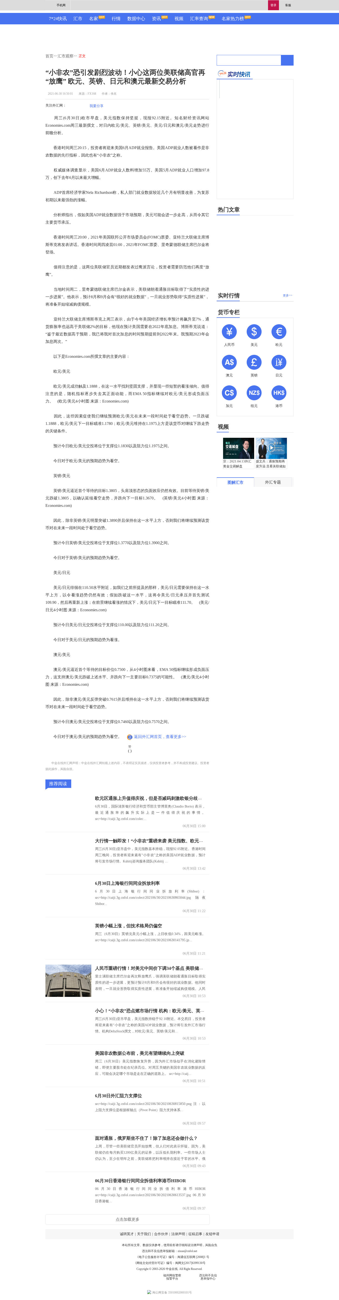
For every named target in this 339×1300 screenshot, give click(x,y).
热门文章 (229, 209)
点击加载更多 (127, 1219)
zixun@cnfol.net (187, 1251)
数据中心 (136, 18)
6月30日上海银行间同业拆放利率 (127, 883)
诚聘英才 (127, 1234)
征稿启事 (195, 1234)
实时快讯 (235, 73)
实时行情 (229, 295)
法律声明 (178, 1234)
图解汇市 (235, 482)
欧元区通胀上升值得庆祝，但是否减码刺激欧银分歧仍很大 (153, 798)
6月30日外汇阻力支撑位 (118, 1095)
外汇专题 (273, 482)
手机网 (61, 5)
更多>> (287, 295)
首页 (49, 56)
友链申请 (212, 1234)
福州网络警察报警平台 (172, 1277)
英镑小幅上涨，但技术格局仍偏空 (128, 925)
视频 (178, 18)
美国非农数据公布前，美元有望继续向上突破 (139, 1053)
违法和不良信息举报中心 (208, 1277)
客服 (288, 5)
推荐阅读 (58, 783)
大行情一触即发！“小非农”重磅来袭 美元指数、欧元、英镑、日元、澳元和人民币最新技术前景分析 (194, 840)
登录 (273, 5)
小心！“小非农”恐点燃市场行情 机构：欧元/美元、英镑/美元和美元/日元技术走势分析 (180, 1010)
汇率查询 (199, 18)
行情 (116, 18)
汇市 (77, 18)
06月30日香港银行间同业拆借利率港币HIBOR (140, 1180)
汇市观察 (65, 56)
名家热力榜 (233, 18)
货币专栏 (229, 312)
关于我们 (144, 1234)
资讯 (156, 18)
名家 (93, 18)
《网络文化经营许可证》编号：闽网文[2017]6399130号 (169, 1263)
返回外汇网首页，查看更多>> (160, 736)
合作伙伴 (161, 1234)
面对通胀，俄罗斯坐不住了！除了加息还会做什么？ (146, 1138)
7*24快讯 (58, 18)
